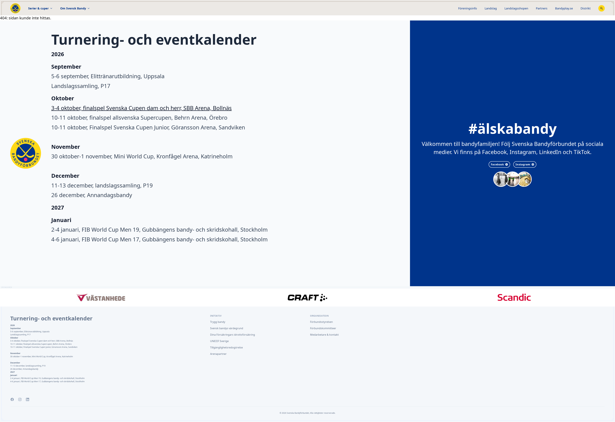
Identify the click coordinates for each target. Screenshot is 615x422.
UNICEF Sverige (219, 341)
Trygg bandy (217, 322)
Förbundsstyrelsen (321, 322)
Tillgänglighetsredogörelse (226, 347)
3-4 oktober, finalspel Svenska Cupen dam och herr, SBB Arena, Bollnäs (141, 108)
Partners (541, 8)
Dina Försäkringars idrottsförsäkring (232, 334)
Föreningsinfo (467, 8)
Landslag (491, 8)
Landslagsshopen (516, 8)
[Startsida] (15, 8)
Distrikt (586, 8)
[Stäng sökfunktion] (601, 8)
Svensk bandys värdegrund (226, 328)
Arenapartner (218, 354)
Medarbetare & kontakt (324, 334)
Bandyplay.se (564, 8)
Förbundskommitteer (323, 328)
